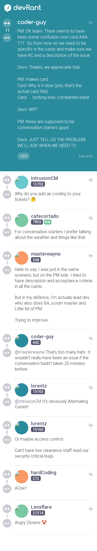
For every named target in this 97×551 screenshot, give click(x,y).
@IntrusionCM (28, 401)
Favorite (86, 156)
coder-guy (32, 22)
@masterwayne (30, 352)
